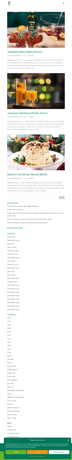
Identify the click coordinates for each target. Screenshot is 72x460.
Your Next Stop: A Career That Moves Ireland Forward (27, 223)
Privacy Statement (40, 456)
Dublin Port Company (15, 210)
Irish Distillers (12, 380)
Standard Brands (13, 411)
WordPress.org (12, 437)
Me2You (10, 387)
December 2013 (13, 309)
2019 (9, 332)
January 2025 (12, 254)
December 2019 (13, 292)
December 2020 (13, 289)
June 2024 (11, 261)
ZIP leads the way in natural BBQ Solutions (23, 206)
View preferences (59, 452)
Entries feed (11, 430)
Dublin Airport (12, 369)
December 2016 (13, 299)
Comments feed (13, 433)
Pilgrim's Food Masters (15, 397)
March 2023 (11, 275)
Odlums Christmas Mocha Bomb (27, 174)
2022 (9, 342)
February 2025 (12, 250)
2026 (9, 356)
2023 (9, 345)
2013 (9, 318)
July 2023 (10, 271)
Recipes (31, 55)
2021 (9, 338)
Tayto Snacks (12, 414)
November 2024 (13, 257)
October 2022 (12, 282)
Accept (16, 452)
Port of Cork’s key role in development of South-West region (30, 219)
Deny (37, 452)
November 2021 (13, 285)
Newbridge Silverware (15, 390)
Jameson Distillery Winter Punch (27, 113)
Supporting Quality (14, 55)
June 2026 (11, 237)
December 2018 (13, 295)
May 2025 (10, 244)
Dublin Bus (11, 373)
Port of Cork (11, 401)
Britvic (9, 363)
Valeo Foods (11, 418)
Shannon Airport (13, 408)
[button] (68, 440)
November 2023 (13, 268)
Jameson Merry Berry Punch (24, 51)
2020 (9, 335)
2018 (9, 328)
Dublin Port (11, 376)
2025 (9, 352)
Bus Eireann (11, 366)
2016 (9, 325)
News (9, 394)
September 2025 (13, 240)
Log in (9, 426)
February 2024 (12, 264)
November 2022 (13, 278)
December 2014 (13, 302)
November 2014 (13, 306)
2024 (9, 349)
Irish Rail (10, 383)
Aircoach (10, 359)
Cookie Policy (32, 456)
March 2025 (11, 247)
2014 (9, 321)
